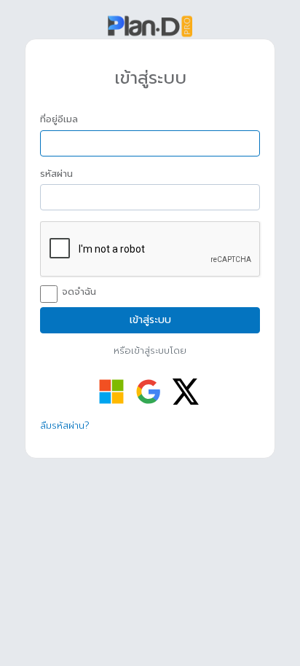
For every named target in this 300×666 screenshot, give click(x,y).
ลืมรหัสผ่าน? (65, 425)
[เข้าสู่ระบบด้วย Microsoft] (111, 391)
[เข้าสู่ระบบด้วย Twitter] (185, 391)
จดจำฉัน (79, 291)
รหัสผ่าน (56, 174)
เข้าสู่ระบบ (150, 320)
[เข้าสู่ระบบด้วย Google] (148, 391)
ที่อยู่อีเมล (59, 119)
